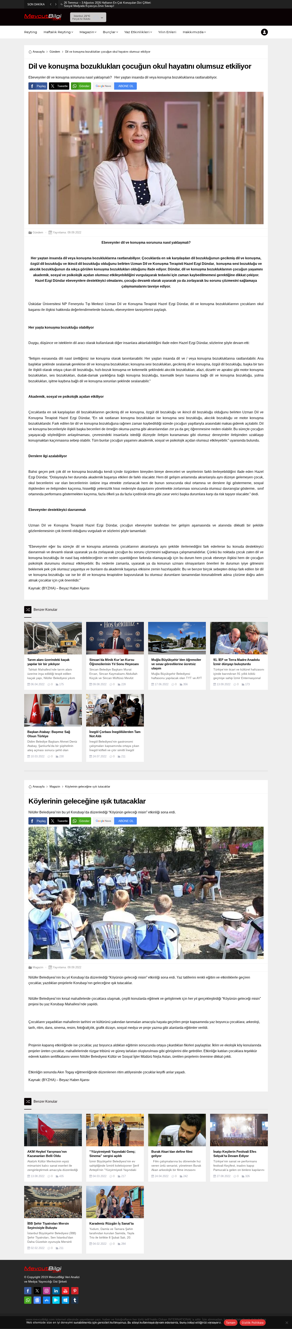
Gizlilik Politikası (253, 1322)
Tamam (230, 1322)
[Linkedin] (56, 1290)
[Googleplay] (56, 1300)
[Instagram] (46, 1290)
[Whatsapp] (27, 1300)
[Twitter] (37, 1290)
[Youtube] (65, 1290)
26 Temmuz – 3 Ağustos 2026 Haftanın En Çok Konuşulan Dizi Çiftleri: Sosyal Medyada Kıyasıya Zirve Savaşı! (107, 4)
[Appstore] (46, 1300)
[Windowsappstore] (65, 1300)
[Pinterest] (74, 1290)
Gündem (55, 51)
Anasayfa (38, 51)
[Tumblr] (74, 1300)
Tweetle (62, 86)
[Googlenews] (37, 1300)
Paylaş (41, 86)
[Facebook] (27, 1290)
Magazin (55, 786)
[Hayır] (287, 1322)
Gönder (84, 86)
